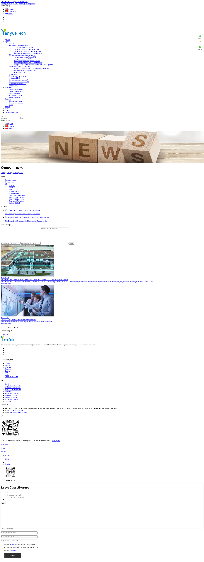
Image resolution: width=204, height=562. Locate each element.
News (9, 173)
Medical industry (15, 93)
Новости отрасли (15, 101)
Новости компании (16, 103)
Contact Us (4, 334)
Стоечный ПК (14, 78)
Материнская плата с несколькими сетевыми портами (33, 65)
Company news (18, 173)
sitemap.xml (56, 441)
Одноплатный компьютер (18, 45)
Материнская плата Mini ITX (19, 66)
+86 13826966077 (21, 2)
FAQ (6, 109)
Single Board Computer (17, 197)
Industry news (10, 182)
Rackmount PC (14, 191)
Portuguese (12, 11)
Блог (11, 105)
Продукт (8, 42)
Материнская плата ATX (22, 59)
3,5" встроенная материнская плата (26, 49)
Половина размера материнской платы (28, 53)
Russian (10, 14)
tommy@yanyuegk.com (27, 4)
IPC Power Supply (11, 399)
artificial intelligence (16, 95)
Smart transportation (16, 91)
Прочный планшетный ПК (19, 82)
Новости (8, 99)
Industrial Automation (16, 89)
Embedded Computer (16, 201)
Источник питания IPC (17, 84)
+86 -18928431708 (7, 2)
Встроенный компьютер (18, 76)
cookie (12, 544)
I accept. (13, 555)
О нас (7, 110)
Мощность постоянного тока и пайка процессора (31, 68)
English (10, 9)
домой (7, 40)
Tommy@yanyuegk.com (9, 4)
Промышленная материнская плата (22, 55)
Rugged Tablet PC (15, 193)
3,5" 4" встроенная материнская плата (27, 51)
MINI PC (8, 401)
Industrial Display (15, 203)
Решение (8, 87)
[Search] (2, 116)
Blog (6, 184)
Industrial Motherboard (17, 195)
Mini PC (12, 189)
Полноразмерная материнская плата (27, 61)
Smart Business (14, 97)
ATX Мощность (19, 72)
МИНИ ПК (13, 86)
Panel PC (12, 188)
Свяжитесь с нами (11, 112)
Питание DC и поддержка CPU (25, 70)
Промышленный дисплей (18, 80)
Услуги (7, 107)
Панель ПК (13, 74)
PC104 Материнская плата (23, 47)
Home (3, 173)
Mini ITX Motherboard (17, 199)
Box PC (12, 43)
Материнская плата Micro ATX (25, 57)
